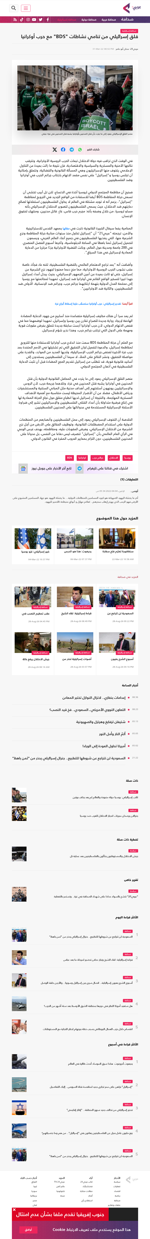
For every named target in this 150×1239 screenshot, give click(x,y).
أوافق (28, 1229)
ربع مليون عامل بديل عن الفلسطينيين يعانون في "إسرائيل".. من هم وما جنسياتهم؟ (87, 1133)
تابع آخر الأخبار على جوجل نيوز (52, 468)
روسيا (127, 458)
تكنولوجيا (61, 1191)
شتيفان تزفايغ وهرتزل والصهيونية (100, 722)
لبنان (35, 1205)
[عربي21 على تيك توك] (21, 19)
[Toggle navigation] (26, 8)
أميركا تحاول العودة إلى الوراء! (103, 746)
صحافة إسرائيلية (66, 19)
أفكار (90, 1195)
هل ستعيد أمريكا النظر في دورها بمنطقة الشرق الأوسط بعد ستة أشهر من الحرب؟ (88, 1006)
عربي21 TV (59, 1181)
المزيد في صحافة (128, 577)
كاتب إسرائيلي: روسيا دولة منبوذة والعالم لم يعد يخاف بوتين (105, 797)
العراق (34, 1181)
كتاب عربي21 (86, 1181)
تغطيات (116, 1186)
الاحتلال (114, 458)
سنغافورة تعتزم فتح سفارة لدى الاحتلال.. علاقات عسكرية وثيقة (118, 552)
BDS (69, 458)
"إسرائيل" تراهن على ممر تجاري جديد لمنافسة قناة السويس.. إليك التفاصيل (91, 1087)
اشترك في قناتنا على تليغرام (107, 468)
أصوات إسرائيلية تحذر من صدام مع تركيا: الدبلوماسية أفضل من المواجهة (75, 660)
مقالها (66, 228)
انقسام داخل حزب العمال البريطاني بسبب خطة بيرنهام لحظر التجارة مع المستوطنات (88, 1029)
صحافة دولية (89, 19)
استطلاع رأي (87, 1200)
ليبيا (35, 1186)
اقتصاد (117, 1191)
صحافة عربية (109, 19)
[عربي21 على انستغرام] (28, 19)
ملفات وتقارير (114, 1205)
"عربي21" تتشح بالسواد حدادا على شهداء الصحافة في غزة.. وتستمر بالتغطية (96, 897)
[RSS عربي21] (15, 19)
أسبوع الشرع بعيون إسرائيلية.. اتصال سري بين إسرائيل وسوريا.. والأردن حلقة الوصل (118, 660)
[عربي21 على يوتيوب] (34, 19)
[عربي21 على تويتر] (40, 19)
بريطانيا (33, 1195)
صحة (62, 1195)
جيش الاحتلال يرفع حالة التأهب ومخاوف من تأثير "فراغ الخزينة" (35, 660)
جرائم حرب (97, 458)
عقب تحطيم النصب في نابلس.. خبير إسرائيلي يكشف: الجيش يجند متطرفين (35, 614)
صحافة (127, 19)
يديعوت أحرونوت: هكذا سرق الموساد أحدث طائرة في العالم (100, 1064)
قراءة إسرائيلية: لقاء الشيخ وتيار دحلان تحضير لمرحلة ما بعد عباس (75, 614)
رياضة (117, 1195)
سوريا (34, 1191)
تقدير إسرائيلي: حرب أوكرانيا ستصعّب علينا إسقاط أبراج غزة (94, 303)
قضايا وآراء (88, 1186)
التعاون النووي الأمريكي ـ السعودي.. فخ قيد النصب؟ (87, 710)
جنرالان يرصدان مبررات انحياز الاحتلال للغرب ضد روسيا (109, 816)
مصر (35, 1200)
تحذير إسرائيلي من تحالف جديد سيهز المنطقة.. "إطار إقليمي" (100, 1110)
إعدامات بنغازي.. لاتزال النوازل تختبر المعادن (94, 698)
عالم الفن (60, 1186)
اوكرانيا (82, 458)
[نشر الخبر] (55, 150)
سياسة (133, 851)
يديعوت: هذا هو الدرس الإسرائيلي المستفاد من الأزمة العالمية (77, 552)
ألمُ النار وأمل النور (112, 734)
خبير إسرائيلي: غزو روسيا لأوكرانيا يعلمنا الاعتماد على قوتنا (33, 552)
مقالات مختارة (86, 1191)
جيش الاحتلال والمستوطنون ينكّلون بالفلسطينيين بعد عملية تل (104, 856)
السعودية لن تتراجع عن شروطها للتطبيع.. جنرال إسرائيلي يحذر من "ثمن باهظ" (120, 614)
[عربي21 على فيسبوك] (48, 19)
